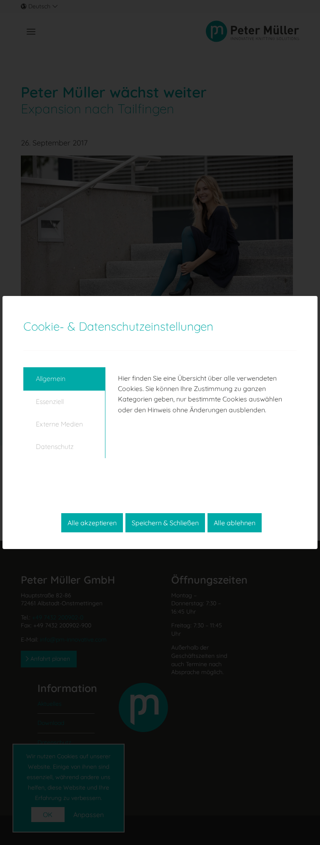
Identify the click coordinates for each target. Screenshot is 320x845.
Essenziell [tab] (50, 401)
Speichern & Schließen (165, 523)
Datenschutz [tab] (55, 446)
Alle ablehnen (234, 523)
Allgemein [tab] (50, 378)
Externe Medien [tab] (59, 424)
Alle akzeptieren (92, 523)
